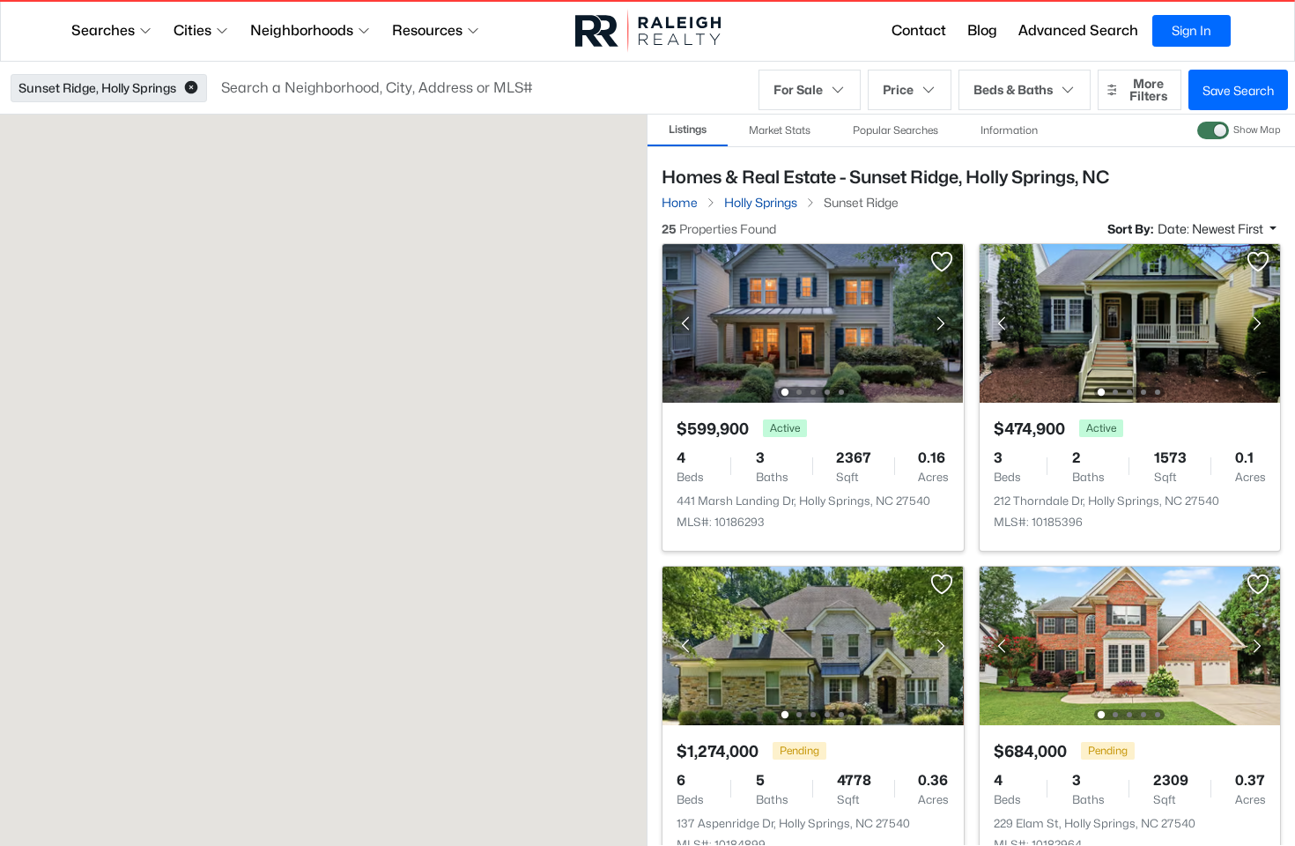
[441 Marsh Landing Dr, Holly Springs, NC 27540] (813, 322)
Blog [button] (982, 30)
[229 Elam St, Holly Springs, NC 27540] (1129, 644)
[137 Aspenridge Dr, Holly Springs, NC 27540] (813, 644)
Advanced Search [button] (1078, 30)
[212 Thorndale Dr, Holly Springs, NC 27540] (1129, 322)
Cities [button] (192, 30)
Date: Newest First (1212, 228)
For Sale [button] (798, 89)
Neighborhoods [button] (301, 30)
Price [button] (898, 89)
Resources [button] (427, 30)
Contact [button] (919, 30)
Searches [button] (103, 30)
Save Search (1238, 90)
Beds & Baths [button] (1013, 89)
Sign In (1191, 30)
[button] (191, 88)
